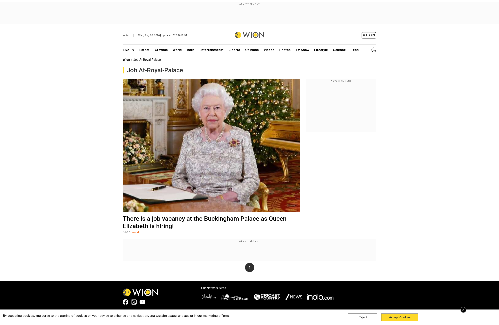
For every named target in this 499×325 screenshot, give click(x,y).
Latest (144, 50)
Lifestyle (321, 50)
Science (339, 50)
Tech (355, 50)
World (177, 50)
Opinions (252, 50)
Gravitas (161, 50)
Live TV (128, 50)
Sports (234, 50)
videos (269, 50)
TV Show (302, 50)
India (190, 50)
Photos (284, 50)
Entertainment (210, 50)
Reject (363, 317)
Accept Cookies (400, 317)
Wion (126, 60)
